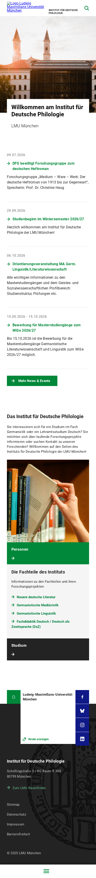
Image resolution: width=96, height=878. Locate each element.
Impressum (15, 824)
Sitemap (13, 805)
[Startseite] (14, 697)
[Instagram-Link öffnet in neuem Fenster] (82, 725)
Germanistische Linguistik (36, 613)
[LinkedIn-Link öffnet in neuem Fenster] (82, 739)
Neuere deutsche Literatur (36, 597)
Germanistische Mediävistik (37, 605)
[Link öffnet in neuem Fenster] (48, 717)
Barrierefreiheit (18, 834)
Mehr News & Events (34, 381)
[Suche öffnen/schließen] (86, 8)
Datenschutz (16, 814)
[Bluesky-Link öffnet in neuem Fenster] (82, 711)
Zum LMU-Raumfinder (29, 788)
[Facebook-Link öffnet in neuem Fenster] (82, 697)
